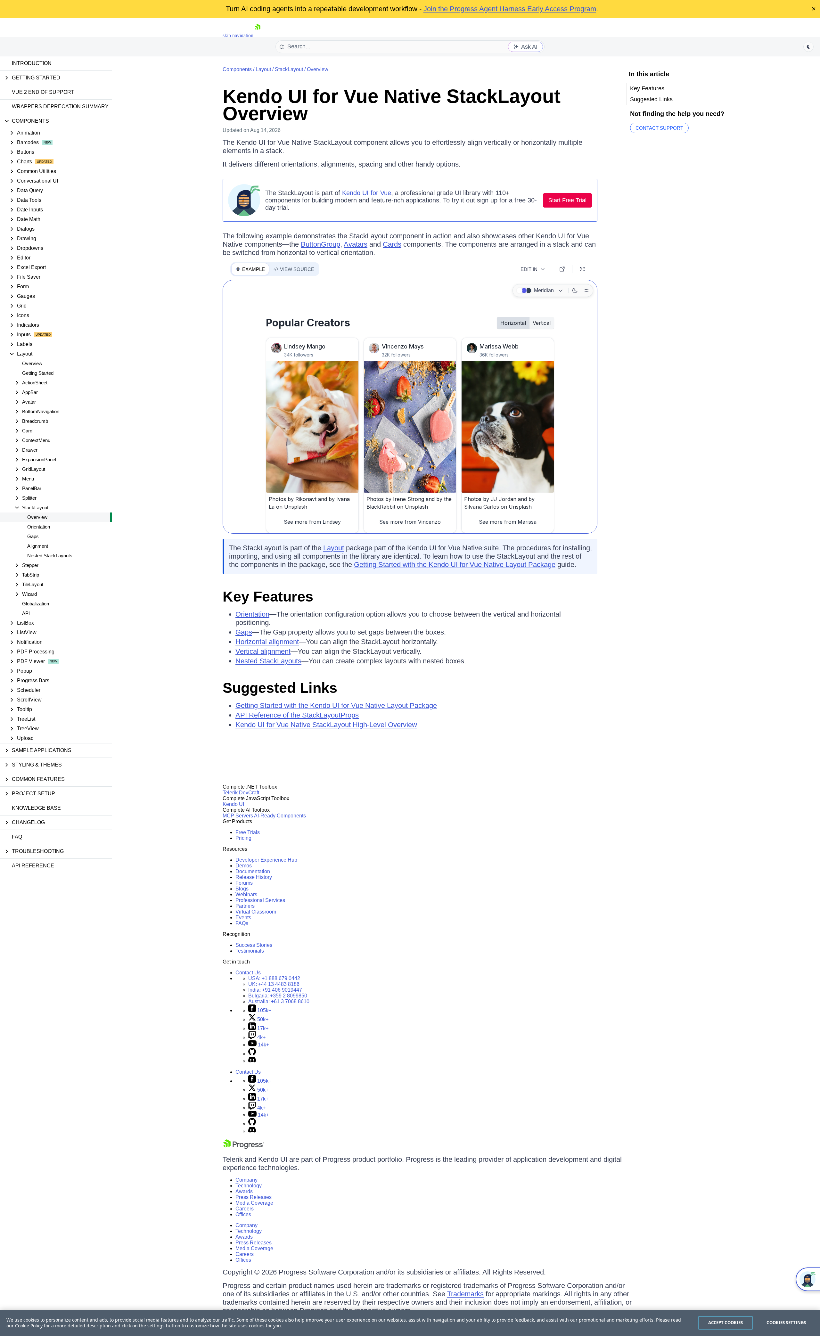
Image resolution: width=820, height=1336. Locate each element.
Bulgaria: (277, 995)
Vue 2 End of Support (43, 92)
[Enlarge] (582, 269)
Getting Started (37, 373)
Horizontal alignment (267, 642)
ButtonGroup (320, 244)
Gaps (33, 536)
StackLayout (289, 69)
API (26, 613)
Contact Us (248, 972)
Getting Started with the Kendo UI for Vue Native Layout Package (454, 565)
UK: (273, 984)
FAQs (241, 923)
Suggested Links (280, 688)
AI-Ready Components (280, 815)
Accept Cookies (725, 1322)
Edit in (529, 269)
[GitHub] (252, 1053)
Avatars (355, 244)
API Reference (33, 865)
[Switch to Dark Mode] (575, 290)
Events (243, 917)
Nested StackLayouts (49, 555)
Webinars (246, 894)
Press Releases (253, 1197)
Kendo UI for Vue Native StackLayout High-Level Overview (326, 725)
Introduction (32, 63)
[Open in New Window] (562, 269)
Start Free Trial (567, 200)
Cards (392, 244)
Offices (243, 1214)
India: (275, 990)
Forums (244, 883)
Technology (248, 1185)
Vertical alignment (263, 651)
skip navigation (238, 35)
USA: (274, 978)
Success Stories (253, 945)
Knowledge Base (36, 808)
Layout (263, 69)
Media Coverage (254, 1203)
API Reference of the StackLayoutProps (297, 715)
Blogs (242, 888)
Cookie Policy (29, 1326)
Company (246, 1180)
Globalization (35, 603)
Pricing (243, 838)
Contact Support (659, 128)
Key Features (268, 596)
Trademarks (465, 1294)
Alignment (37, 546)
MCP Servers (238, 815)
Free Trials (247, 832)
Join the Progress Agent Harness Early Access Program (509, 9)
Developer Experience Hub (266, 860)
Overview (32, 363)
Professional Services (260, 900)
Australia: (278, 1001)
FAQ (17, 837)
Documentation (252, 871)
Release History (253, 877)
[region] (410, 1323)
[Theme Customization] (586, 290)
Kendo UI (233, 804)
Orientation (38, 526)
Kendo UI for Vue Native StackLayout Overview (392, 105)
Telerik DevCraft (241, 792)
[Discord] (252, 1061)
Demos (243, 865)
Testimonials (249, 951)
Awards (244, 1191)
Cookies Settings (786, 1322)
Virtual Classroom (255, 911)
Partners (245, 906)
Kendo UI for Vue (366, 192)
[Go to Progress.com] (243, 1147)
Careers (244, 1208)
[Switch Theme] (808, 47)
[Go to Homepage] (257, 35)
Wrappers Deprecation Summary (60, 106)
